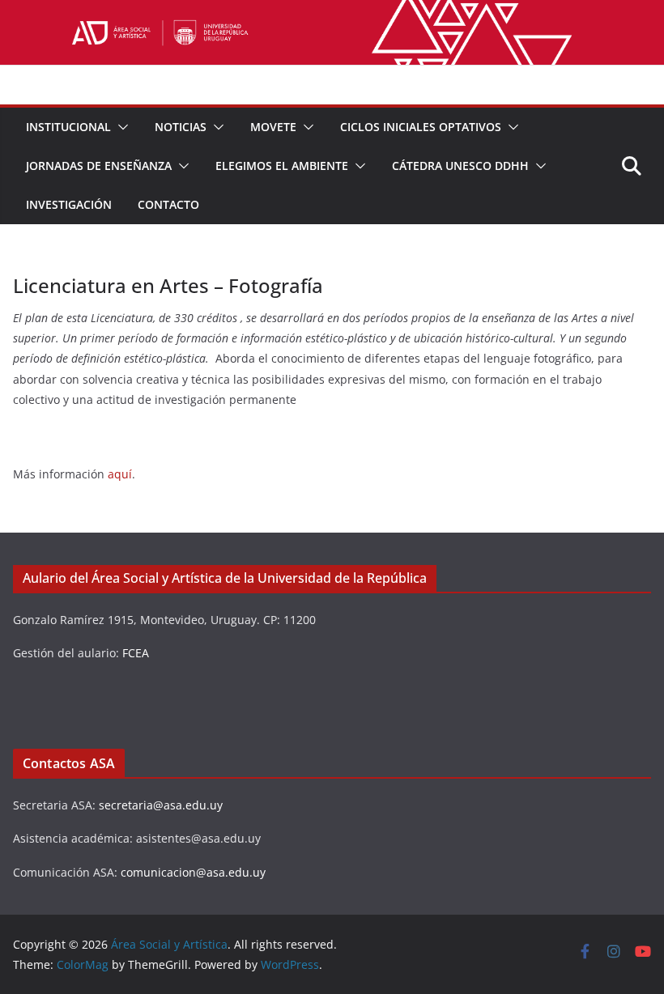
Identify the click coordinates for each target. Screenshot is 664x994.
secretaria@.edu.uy (161, 805)
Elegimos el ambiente (281, 165)
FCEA (135, 653)
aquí (120, 474)
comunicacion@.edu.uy (193, 872)
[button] (120, 127)
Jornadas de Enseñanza (99, 165)
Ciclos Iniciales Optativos (420, 126)
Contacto (168, 204)
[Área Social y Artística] (332, 11)
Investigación (69, 204)
